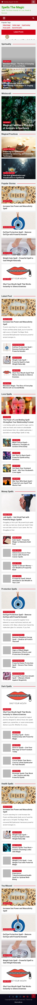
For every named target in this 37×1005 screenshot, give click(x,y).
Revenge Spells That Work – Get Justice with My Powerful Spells (22, 775)
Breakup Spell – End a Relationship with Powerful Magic (22, 737)
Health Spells (7, 201)
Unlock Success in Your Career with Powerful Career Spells (21, 555)
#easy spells (6, 27)
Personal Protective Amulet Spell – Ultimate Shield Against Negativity (23, 678)
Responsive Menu (33, 2)
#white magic (16, 25)
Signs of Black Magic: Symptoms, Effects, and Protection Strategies (21, 652)
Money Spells (7, 514)
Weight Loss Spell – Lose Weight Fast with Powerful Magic (22, 862)
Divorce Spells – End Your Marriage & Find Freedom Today (22, 750)
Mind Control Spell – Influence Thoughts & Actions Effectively (20, 444)
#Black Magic (6, 25)
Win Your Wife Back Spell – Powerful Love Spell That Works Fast (22, 483)
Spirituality (7, 61)
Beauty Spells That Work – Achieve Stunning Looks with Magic (22, 850)
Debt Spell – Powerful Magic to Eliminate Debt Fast (21, 542)
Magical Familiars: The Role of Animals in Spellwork (18, 127)
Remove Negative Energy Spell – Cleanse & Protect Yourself (22, 639)
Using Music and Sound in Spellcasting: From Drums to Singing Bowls (18, 85)
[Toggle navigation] (4, 18)
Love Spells (6, 417)
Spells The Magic (12, 7)
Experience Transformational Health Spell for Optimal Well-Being (21, 876)
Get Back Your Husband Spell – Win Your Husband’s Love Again (22, 470)
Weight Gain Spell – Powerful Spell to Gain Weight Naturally (21, 362)
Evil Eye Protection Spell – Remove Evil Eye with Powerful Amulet (22, 349)
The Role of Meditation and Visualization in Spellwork (14, 176)
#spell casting (26, 25)
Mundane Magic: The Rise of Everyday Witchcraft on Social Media (18, 65)
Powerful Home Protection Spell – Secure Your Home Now (22, 665)
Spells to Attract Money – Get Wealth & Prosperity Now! (22, 568)
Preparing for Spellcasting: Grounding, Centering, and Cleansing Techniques (18, 154)
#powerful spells (17, 27)
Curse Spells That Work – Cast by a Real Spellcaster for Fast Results (22, 762)
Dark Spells (7, 279)
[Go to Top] (34, 996)
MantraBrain (18, 1002)
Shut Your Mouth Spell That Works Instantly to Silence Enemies (23, 375)
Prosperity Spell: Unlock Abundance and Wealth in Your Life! (22, 580)
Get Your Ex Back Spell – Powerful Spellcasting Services (21, 457)
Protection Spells (9, 227)
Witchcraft (6, 122)
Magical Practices (8, 149)
